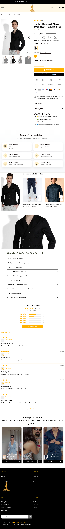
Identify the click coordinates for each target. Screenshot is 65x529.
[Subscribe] (30, 516)
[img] (5, 337)
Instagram (35, 504)
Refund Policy (4, 510)
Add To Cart (9, 461)
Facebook (35, 502)
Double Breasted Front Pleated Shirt (53, 204)
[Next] (28, 37)
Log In (3, 476)
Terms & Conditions (6, 507)
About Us (35, 476)
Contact (35, 482)
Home (2, 14)
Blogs (34, 479)
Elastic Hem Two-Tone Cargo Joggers (32, 204)
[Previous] (4, 37)
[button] (37, 20)
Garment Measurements (45, 53)
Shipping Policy (5, 504)
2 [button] (30, 409)
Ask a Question (38, 103)
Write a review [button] (32, 326)
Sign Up (3, 479)
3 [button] (33, 409)
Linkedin (35, 507)
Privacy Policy (4, 502)
